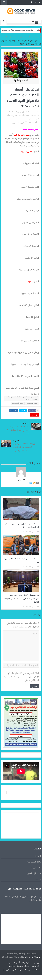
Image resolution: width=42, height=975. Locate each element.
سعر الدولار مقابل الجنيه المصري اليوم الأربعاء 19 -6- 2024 (18, 430)
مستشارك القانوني (33, 873)
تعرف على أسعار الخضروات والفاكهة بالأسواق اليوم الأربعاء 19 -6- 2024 (21, 398)
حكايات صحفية (23, 966)
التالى (17, 440)
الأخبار (27, 115)
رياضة (27, 970)
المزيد (13, 970)
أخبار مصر (36, 966)
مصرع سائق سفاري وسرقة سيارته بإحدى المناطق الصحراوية (22, 525)
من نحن (38, 879)
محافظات (36, 970)
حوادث (12, 966)
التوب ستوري (18, 115)
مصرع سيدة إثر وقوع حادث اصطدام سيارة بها (21, 560)
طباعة (31, 122)
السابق (24, 423)
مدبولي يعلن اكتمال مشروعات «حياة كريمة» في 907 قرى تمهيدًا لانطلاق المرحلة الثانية (21, 598)
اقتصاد (33, 115)
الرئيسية (38, 856)
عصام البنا (30, 112)
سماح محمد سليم (31, 403)
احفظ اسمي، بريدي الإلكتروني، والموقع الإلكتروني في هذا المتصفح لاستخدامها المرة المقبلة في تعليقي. (21, 676)
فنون (21, 970)
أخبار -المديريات (13, 962)
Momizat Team (32, 957)
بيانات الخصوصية (34, 862)
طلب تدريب (36, 868)
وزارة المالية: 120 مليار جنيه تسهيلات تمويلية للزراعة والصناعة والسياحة (23, 447)
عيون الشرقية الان (17, 403)
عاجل (9, 115)
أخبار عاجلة (26, 962)
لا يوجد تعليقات (32, 119)
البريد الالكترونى (18, 122)
